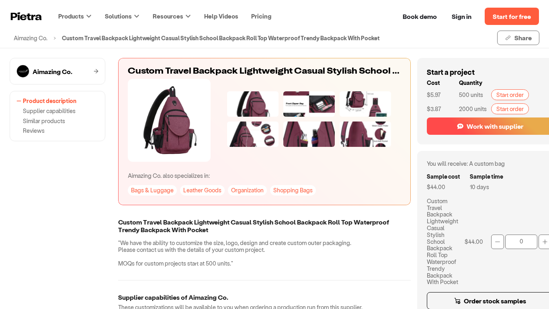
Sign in (461, 16)
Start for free (512, 16)
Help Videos (221, 16)
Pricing (261, 16)
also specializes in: (169, 175)
